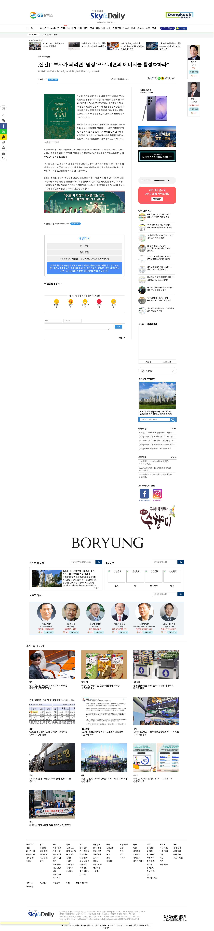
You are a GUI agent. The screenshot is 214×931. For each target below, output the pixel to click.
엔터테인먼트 (152, 878)
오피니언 (54, 28)
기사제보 (148, 371)
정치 (73, 28)
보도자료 (56, 883)
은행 (108, 851)
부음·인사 (57, 878)
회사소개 (65, 925)
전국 (68, 883)
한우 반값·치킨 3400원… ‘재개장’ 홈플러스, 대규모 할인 (153, 687)
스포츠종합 (164, 851)
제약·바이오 (84, 861)
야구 (161, 855)
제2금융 (110, 861)
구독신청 (148, 362)
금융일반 (110, 848)
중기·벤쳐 (70, 855)
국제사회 (136, 855)
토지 (121, 855)
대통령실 (43, 848)
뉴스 (39, 57)
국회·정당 (43, 851)
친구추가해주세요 (144, 500)
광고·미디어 (84, 871)
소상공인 (96, 871)
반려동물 (150, 868)
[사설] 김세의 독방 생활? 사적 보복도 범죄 (155, 449)
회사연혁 (79, 925)
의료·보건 (57, 868)
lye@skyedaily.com (62, 223)
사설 (28, 848)
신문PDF (29, 883)
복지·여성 (57, 855)
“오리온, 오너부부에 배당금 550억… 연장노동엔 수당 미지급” (157, 433)
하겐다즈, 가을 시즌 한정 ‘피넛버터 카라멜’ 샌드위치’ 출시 (100, 687)
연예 (179, 855)
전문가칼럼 (30, 855)
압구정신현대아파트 (46, 629)
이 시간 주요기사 (34, 40)
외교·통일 (43, 858)
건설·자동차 (84, 851)
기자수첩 (29, 858)
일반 (121, 848)
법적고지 (119, 925)
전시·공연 (150, 855)
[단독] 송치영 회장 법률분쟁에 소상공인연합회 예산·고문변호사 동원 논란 (157, 445)
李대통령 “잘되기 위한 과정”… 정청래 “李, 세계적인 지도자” (157, 441)
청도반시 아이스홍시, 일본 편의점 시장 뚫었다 (50, 825)
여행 (148, 858)
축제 (152, 858)
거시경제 (69, 871)
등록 (118, 326)
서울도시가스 (168, 626)
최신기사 (44, 28)
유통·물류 (84, 858)
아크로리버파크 (95, 629)
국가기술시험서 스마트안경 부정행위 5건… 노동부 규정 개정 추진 (156, 733)
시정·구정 (70, 865)
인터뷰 (28, 861)
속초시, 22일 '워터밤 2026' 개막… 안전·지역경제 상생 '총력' (104, 780)
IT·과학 (83, 875)
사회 (80, 28)
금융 (108, 28)
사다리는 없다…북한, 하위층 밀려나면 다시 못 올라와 (50, 780)
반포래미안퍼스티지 (144, 629)
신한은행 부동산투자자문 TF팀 (144, 626)
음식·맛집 (150, 871)
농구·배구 (164, 865)
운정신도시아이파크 (168, 629)
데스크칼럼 (30, 851)
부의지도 (65, 28)
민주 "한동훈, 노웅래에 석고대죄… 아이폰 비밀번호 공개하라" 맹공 (132, 46)
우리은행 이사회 (46, 626)
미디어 (149, 865)
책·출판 (46, 57)
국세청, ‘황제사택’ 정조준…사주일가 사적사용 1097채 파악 (102, 733)
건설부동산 (117, 28)
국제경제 (136, 851)
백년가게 (96, 868)
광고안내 (95, 925)
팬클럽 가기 (157, 199)
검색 (98, 562)
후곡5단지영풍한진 (119, 629)
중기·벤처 (97, 848)
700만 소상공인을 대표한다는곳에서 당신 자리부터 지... (155, 469)
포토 (148, 28)
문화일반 (150, 848)
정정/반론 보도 (82, 883)
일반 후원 (84, 252)
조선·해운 (84, 855)
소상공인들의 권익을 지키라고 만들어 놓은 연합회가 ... (155, 476)
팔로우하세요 (157, 500)
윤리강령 (87, 925)
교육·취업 (57, 858)
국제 (127, 28)
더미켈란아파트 (71, 629)
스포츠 (140, 28)
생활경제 (100, 28)
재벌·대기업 (71, 851)
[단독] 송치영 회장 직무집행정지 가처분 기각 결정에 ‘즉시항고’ (157, 437)
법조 (54, 871)
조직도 (72, 925)
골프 (161, 861)
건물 (121, 851)
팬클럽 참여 (48, 632)
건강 (148, 875)
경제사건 (69, 868)
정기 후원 (84, 246)
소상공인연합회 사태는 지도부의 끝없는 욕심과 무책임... (154, 462)
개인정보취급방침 (130, 925)
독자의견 (111, 925)
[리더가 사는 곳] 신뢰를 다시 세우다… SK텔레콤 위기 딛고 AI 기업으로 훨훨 (156, 413)
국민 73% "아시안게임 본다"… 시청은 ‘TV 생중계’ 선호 (153, 780)
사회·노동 (57, 851)
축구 (161, 858)
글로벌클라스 (138, 861)
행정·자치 (43, 855)
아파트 (122, 858)
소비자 (69, 861)
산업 (92, 28)
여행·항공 (84, 868)
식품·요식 (84, 865)
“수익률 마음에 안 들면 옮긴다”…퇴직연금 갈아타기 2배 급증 (48, 733)
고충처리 (106, 928)
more (173, 428)
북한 (41, 861)
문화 (133, 28)
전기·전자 (84, 848)
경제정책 (69, 858)
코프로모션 (167, 362)
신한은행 (70, 626)
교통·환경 (57, 875)
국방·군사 (57, 865)
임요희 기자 (47, 80)
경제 (86, 28)
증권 (108, 855)
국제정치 (136, 858)
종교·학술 (150, 861)
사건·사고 (57, 848)
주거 (54, 861)
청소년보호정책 (143, 925)
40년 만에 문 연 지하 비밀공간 (52, 35)
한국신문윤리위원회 (175, 916)
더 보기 (96, 588)
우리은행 (119, 626)
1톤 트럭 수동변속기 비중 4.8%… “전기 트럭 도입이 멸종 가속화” (170, 46)
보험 (108, 858)
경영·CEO (70, 848)
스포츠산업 (164, 848)
